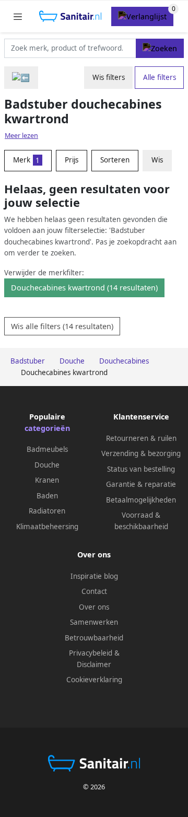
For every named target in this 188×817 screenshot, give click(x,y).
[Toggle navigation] (17, 16)
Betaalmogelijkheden (141, 500)
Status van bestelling (141, 469)
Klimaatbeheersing (47, 526)
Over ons (94, 607)
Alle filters (159, 77)
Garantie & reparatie (141, 484)
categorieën (47, 428)
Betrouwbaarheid (94, 638)
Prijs (71, 160)
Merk (26, 160)
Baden (47, 495)
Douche (47, 465)
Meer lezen (21, 135)
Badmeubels (47, 449)
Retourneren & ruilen (141, 438)
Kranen (47, 480)
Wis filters (108, 77)
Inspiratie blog (94, 576)
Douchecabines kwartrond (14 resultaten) (84, 288)
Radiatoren (47, 511)
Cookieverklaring (94, 679)
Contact (94, 591)
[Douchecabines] (21, 77)
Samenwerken (94, 622)
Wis (157, 160)
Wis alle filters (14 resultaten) (62, 326)
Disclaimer (94, 664)
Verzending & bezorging (141, 453)
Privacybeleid (90, 653)
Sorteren (115, 160)
